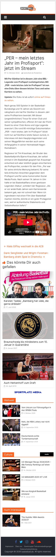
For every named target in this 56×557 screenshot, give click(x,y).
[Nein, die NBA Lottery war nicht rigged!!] (11, 420)
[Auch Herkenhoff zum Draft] (28, 354)
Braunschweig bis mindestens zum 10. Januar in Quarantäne (26, 343)
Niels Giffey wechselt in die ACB (23, 246)
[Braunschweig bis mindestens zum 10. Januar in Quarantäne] (28, 314)
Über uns (18, 546)
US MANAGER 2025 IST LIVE (34, 477)
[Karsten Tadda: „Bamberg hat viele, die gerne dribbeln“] (28, 273)
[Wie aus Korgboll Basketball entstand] (11, 490)
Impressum (9, 546)
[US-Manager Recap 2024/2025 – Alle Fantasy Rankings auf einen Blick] (11, 460)
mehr (47, 454)
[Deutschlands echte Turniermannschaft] (11, 435)
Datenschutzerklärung (28, 549)
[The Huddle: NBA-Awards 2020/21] (11, 516)
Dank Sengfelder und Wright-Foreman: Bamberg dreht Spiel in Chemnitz (26, 255)
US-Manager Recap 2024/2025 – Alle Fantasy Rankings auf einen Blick (36, 464)
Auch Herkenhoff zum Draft (20, 382)
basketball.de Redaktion (32, 73)
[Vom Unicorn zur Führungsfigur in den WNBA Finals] (11, 406)
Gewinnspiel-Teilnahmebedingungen (38, 546)
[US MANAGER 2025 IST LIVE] (11, 476)
